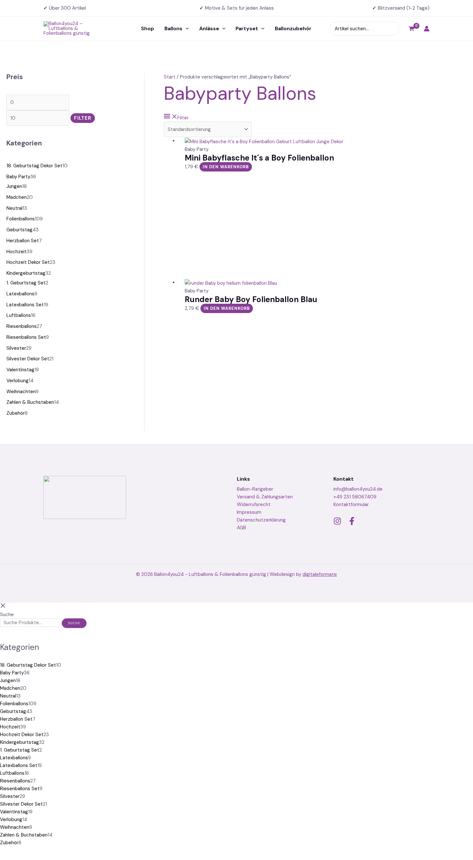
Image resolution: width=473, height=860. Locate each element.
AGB (241, 527)
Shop (147, 28)
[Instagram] (337, 521)
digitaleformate (319, 574)
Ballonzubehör (293, 28)
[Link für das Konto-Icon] (427, 29)
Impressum (249, 512)
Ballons (173, 28)
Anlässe (209, 28)
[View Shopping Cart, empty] (411, 28)
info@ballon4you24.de (358, 489)
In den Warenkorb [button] (226, 167)
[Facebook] (352, 521)
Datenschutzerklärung (261, 520)
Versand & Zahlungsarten (265, 497)
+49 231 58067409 (354, 497)
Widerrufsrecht (254, 504)
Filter (82, 118)
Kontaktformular (351, 504)
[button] (185, 28)
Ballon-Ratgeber (255, 489)
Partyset (247, 28)
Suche (7, 614)
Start (169, 77)
